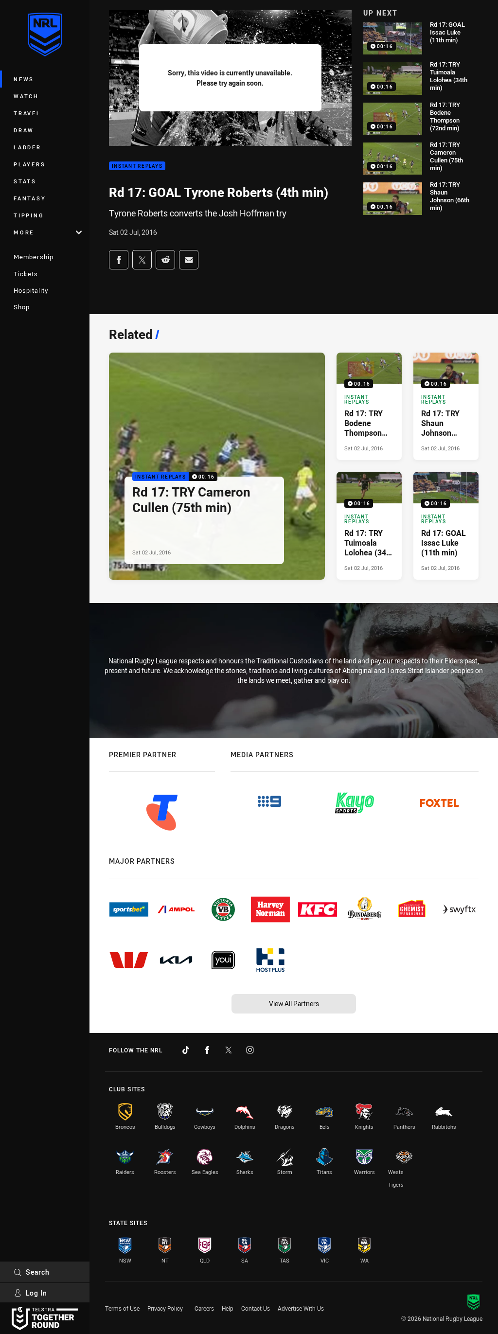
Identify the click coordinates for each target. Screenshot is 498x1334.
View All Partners (294, 1003)
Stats (25, 181)
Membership (33, 256)
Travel (27, 113)
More (24, 232)
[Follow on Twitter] (228, 1050)
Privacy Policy (165, 1308)
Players (29, 164)
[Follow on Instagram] (250, 1050)
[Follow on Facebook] (207, 1050)
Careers (204, 1308)
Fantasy (30, 198)
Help (227, 1308)
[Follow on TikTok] (186, 1050)
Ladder (27, 147)
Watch (26, 96)
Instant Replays (137, 166)
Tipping (29, 215)
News (24, 79)
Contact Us (255, 1308)
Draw (24, 130)
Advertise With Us (301, 1308)
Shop (22, 306)
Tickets (26, 273)
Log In (36, 1293)
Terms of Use (122, 1308)
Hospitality (31, 290)
